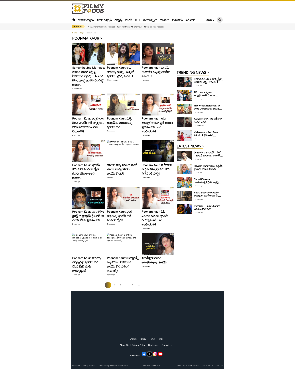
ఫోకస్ (128, 20)
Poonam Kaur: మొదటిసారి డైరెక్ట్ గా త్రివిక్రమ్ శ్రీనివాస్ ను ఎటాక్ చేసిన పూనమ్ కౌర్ (88, 215)
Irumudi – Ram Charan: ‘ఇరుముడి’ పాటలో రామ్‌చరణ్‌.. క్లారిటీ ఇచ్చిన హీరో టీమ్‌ (207, 210)
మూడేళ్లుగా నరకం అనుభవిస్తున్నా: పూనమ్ (154, 260)
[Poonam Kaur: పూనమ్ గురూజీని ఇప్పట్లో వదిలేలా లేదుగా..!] (158, 54)
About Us (124, 345)
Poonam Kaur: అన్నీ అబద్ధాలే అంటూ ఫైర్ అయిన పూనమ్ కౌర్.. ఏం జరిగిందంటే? (157, 124)
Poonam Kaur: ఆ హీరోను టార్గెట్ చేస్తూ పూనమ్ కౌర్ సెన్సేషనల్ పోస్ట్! (157, 169)
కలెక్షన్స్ (118, 20)
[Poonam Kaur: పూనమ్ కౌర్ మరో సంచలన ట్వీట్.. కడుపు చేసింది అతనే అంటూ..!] (88, 151)
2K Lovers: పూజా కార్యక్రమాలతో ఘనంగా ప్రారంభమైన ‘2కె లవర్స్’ (205, 95)
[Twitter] (149, 354)
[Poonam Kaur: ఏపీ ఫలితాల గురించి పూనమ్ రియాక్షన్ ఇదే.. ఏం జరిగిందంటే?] (158, 197)
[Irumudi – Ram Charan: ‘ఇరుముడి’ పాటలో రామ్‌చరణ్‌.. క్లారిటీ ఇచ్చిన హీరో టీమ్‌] (184, 209)
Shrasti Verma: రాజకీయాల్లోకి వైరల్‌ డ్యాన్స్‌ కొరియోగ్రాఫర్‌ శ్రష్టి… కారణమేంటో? (206, 184)
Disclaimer (153, 345)
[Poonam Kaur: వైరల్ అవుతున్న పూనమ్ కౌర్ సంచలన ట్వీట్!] (123, 197)
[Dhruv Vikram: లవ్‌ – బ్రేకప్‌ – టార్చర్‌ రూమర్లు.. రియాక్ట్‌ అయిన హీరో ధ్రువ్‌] (184, 156)
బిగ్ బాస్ (190, 20)
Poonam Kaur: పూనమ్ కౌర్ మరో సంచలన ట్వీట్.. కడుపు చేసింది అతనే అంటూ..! (86, 171)
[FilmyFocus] (89, 9)
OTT (138, 20)
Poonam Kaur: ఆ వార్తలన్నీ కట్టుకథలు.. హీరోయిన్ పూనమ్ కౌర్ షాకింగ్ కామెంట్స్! (122, 264)
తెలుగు (209, 20)
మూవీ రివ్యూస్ (104, 20)
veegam (156, 365)
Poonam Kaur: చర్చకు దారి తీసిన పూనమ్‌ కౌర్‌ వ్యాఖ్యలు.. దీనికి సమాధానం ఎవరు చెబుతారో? (88, 124)
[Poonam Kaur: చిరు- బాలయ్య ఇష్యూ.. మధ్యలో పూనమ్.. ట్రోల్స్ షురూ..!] (123, 54)
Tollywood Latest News (98, 365)
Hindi (160, 339)
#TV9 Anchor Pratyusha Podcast (101, 27)
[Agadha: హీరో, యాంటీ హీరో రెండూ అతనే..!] (184, 122)
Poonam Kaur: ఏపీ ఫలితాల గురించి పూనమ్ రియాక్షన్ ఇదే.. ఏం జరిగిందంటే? (155, 217)
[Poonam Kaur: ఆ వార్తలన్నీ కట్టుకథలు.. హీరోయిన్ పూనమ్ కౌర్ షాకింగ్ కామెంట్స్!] (123, 244)
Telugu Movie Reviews (118, 365)
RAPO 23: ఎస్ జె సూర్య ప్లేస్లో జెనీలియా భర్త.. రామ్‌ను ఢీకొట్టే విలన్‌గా (208, 81)
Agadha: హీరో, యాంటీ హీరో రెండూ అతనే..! (208, 120)
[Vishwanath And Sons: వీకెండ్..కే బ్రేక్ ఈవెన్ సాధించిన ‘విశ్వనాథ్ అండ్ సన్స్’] (184, 135)
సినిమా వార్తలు (86, 20)
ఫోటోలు (164, 20)
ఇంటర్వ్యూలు (150, 20)
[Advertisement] (55, 77)
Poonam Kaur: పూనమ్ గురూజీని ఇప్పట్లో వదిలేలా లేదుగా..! (156, 71)
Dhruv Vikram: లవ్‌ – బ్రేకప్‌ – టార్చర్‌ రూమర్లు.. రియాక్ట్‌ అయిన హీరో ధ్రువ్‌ (207, 155)
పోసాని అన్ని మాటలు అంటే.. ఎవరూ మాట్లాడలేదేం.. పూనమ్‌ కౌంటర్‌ (123, 169)
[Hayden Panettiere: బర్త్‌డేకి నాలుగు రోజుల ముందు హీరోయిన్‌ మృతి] (184, 169)
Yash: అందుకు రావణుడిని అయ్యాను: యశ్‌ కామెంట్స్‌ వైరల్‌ (207, 195)
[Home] (73, 20)
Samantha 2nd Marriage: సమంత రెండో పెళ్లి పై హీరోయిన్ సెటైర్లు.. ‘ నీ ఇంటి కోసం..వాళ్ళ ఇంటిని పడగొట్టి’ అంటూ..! (88, 76)
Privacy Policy (138, 345)
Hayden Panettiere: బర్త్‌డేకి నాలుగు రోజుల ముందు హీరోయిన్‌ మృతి (208, 168)
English (133, 339)
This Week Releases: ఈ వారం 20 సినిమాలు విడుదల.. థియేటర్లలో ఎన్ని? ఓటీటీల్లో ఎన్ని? (208, 110)
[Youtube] (160, 354)
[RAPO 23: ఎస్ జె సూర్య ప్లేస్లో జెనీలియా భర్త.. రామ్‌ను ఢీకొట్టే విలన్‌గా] (184, 82)
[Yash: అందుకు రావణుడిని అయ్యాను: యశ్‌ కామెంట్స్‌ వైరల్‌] (184, 196)
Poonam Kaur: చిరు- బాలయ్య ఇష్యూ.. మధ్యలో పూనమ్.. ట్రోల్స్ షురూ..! (120, 71)
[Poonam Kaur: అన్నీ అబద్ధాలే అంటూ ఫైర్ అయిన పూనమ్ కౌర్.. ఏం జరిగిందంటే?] (158, 104)
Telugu (143, 339)
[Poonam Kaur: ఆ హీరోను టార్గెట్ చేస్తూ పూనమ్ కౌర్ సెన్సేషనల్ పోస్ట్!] (158, 151)
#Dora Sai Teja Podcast (153, 27)
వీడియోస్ (177, 20)
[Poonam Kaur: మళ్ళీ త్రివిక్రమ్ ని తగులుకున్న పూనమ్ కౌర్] (123, 104)
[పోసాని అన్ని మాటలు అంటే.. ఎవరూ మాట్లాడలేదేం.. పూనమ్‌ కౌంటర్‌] (123, 151)
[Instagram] (155, 354)
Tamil (152, 339)
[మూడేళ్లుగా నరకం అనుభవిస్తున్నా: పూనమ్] (158, 244)
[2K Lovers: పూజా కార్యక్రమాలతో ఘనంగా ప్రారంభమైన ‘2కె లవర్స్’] (184, 95)
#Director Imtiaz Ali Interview (129, 27)
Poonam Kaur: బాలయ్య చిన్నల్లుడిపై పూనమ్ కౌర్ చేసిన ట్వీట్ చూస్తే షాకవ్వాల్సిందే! (86, 264)
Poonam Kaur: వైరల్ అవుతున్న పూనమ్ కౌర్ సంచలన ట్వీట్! (119, 215)
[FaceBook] (144, 354)
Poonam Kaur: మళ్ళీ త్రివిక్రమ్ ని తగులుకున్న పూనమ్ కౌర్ (119, 122)
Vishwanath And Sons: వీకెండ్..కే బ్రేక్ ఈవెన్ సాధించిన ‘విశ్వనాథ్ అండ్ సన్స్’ (206, 137)
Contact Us (166, 345)
